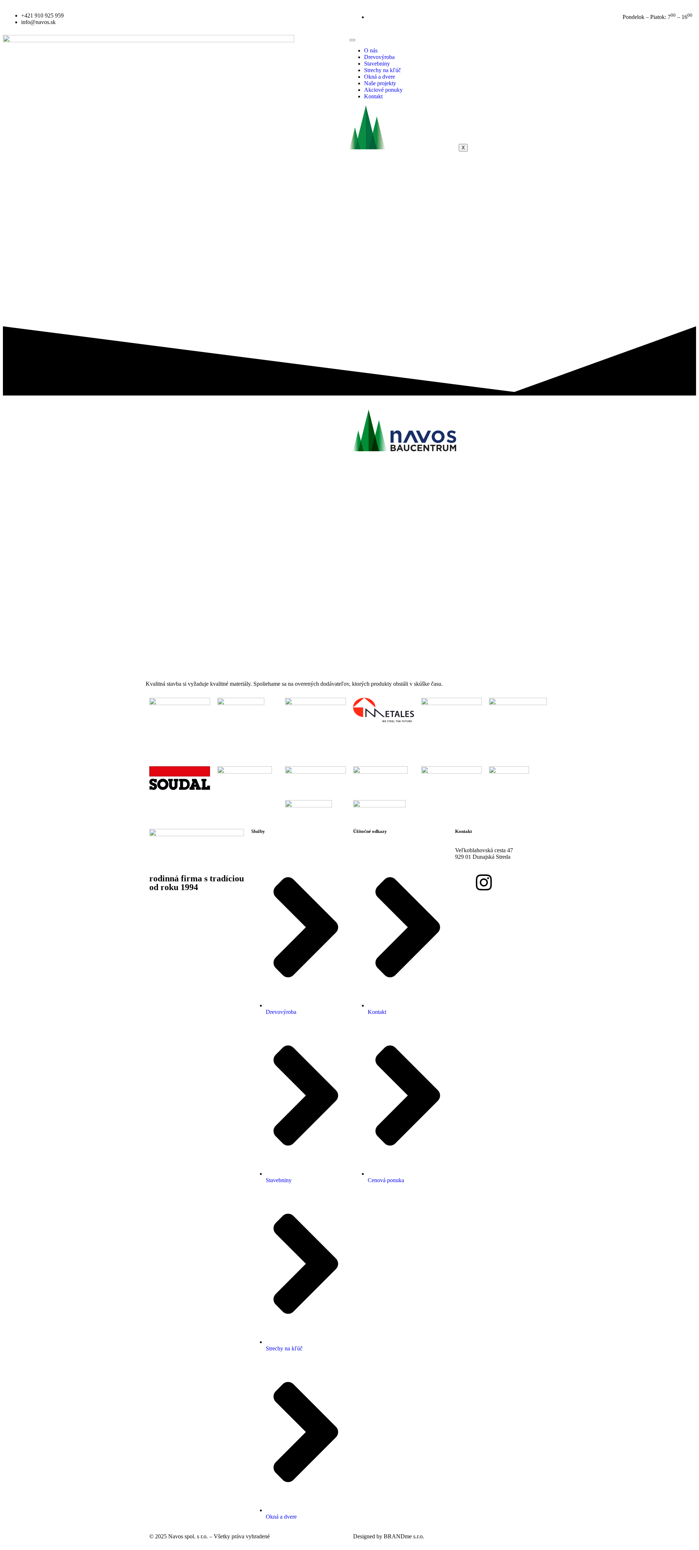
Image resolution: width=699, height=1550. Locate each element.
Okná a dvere (379, 77)
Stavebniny (377, 63)
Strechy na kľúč (382, 70)
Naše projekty (380, 83)
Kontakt (373, 96)
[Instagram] (484, 882)
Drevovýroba (379, 57)
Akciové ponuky (383, 90)
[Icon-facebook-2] (464, 882)
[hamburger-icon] (352, 40)
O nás (371, 50)
